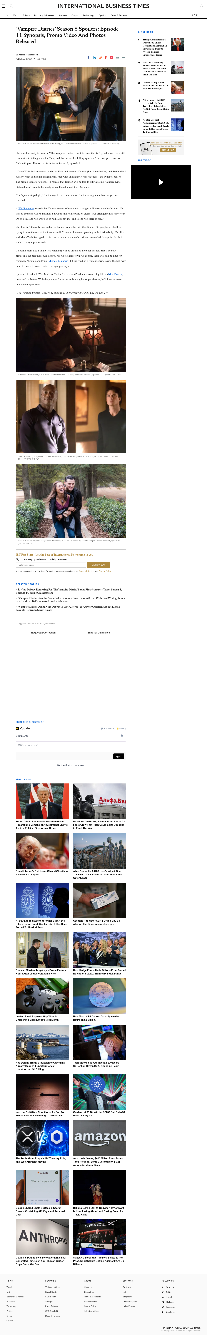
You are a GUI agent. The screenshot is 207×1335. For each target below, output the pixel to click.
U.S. (6, 15)
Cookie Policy (90, 1306)
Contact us (89, 1292)
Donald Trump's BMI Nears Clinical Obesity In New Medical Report (155, 85)
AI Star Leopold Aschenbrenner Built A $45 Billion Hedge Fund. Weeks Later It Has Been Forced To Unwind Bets (41, 924)
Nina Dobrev (115, 274)
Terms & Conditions (92, 1297)
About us (88, 1287)
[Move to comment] (123, 57)
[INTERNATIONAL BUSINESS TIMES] (103, 6)
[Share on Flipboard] (106, 57)
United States (129, 1306)
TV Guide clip (26, 208)
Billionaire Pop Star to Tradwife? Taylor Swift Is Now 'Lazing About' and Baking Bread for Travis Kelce (98, 1211)
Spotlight (49, 1301)
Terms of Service (86, 571)
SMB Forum (50, 1297)
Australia (127, 1287)
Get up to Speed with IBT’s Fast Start (166, 143)
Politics (26, 15)
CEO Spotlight (51, 1311)
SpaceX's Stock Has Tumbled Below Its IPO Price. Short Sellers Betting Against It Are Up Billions (98, 1261)
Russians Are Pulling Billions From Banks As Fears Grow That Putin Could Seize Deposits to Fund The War (99, 825)
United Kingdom (130, 1301)
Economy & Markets (44, 15)
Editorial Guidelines (98, 632)
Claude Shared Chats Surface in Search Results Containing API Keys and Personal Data (40, 1211)
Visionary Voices (52, 1287)
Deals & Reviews (119, 15)
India (125, 1292)
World (15, 15)
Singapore (127, 1297)
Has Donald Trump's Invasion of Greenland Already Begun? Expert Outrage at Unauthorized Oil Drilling (40, 1066)
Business (62, 15)
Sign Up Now (168, 150)
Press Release (51, 1306)
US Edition (195, 15)
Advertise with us (91, 1311)
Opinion (102, 15)
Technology (88, 15)
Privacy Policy (104, 571)
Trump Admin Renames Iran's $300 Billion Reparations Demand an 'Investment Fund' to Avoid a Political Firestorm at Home (42, 825)
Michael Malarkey (58, 261)
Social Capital (51, 1292)
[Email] (117, 57)
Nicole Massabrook (28, 54)
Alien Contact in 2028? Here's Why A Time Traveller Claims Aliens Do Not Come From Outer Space (97, 874)
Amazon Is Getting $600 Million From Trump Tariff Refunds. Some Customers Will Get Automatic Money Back (98, 1161)
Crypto (75, 15)
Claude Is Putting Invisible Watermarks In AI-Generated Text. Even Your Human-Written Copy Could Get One (41, 1261)
